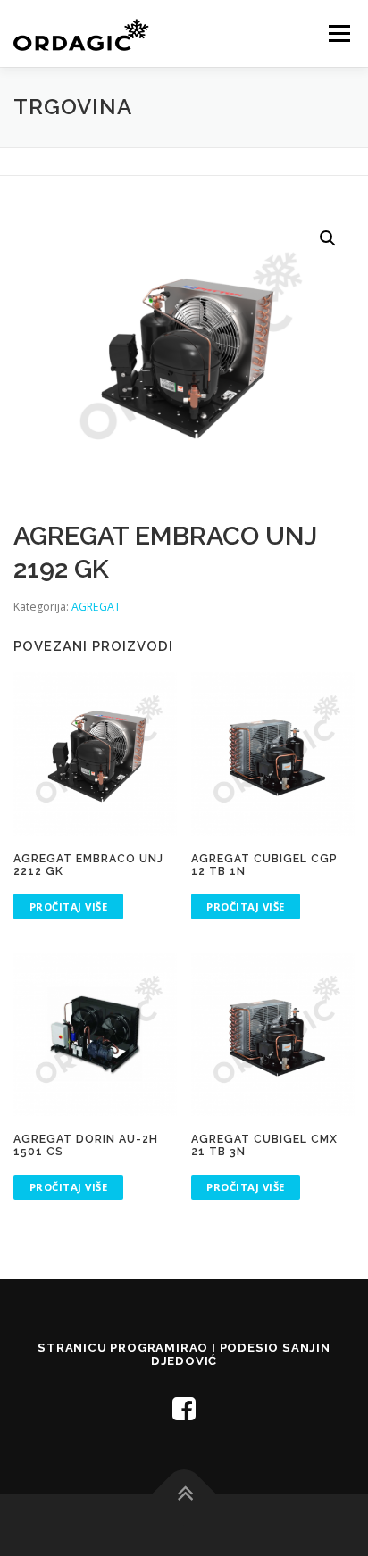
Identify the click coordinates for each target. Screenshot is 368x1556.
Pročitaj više (68, 906)
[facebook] (184, 1408)
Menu (338, 33)
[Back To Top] (184, 1494)
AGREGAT (96, 606)
